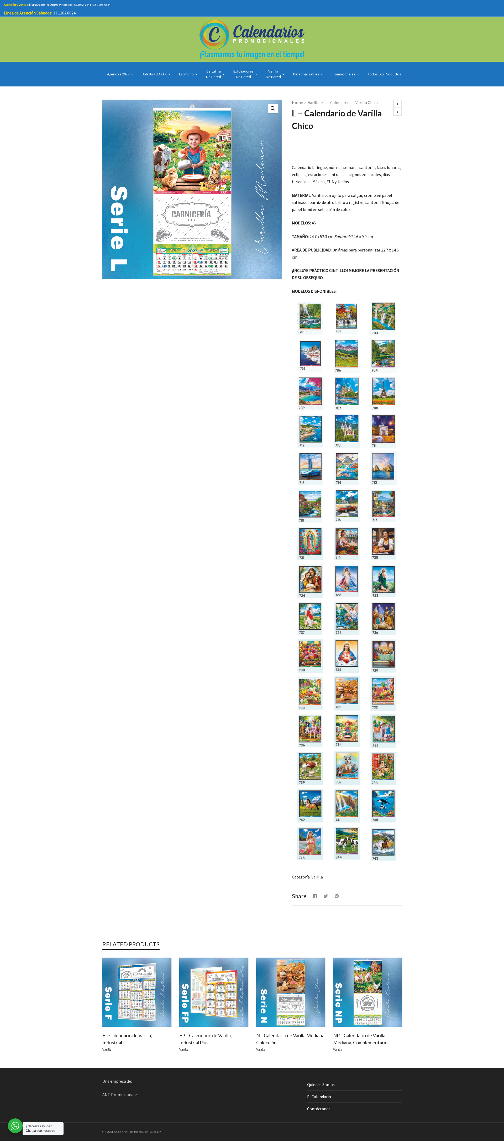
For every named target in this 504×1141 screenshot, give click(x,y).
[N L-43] (383, 843)
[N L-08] (383, 393)
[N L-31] (347, 693)
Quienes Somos (321, 1084)
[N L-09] (310, 393)
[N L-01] (310, 318)
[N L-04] (383, 355)
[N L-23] (383, 580)
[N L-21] (310, 543)
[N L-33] (310, 693)
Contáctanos (318, 1108)
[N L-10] (347, 430)
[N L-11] (383, 430)
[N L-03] (383, 318)
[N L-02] (347, 318)
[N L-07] (347, 393)
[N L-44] (347, 843)
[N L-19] (347, 543)
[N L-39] (310, 768)
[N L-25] (347, 618)
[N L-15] (310, 468)
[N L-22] (347, 580)
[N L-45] (310, 843)
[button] (273, 108)
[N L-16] (347, 505)
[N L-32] (383, 693)
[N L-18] (310, 506)
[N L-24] (310, 581)
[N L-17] (383, 506)
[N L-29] (383, 656)
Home (297, 102)
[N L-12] (310, 431)
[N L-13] (383, 468)
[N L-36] (310, 730)
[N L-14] (347, 468)
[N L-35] (383, 730)
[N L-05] (310, 355)
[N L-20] (383, 543)
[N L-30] (310, 656)
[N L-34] (347, 730)
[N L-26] (383, 618)
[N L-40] (383, 805)
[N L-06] (347, 355)
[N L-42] (310, 805)
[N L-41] (347, 805)
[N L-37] (347, 768)
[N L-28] (347, 655)
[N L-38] (383, 768)
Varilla (313, 102)
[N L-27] (310, 618)
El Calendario (319, 1096)
